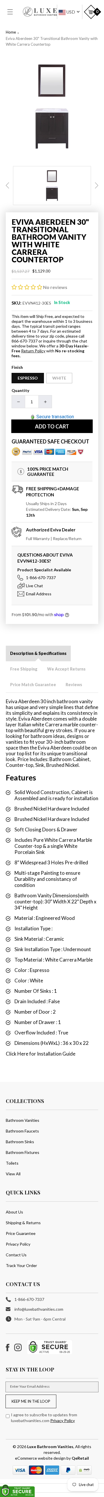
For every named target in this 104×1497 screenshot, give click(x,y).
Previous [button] (7, 185)
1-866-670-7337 (41, 577)
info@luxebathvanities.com (38, 1309)
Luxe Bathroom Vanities (50, 1446)
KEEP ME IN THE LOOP (31, 1401)
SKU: (17, 302)
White (59, 377)
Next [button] (96, 185)
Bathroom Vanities (22, 1120)
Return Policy (33, 350)
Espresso (28, 377)
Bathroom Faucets (22, 1130)
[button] (13, 11)
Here (22, 1054)
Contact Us (16, 1254)
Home (11, 32)
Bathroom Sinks (20, 1141)
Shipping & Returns (23, 1222)
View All (13, 1173)
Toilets (12, 1163)
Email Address (38, 593)
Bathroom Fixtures (22, 1152)
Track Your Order (21, 1265)
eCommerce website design (40, 1458)
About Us (14, 1211)
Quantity (20, 390)
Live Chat (34, 585)
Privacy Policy (18, 1244)
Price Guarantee (21, 1233)
